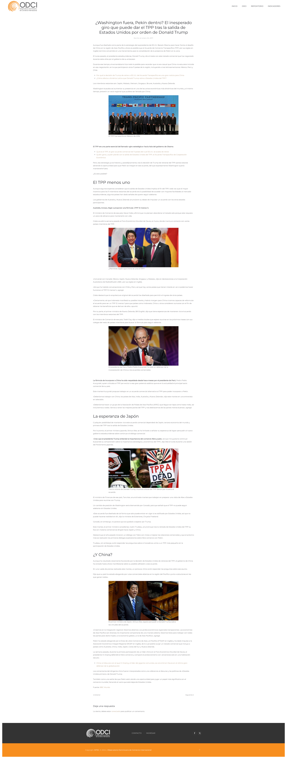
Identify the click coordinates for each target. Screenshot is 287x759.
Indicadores (274, 6)
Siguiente (189, 695)
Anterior (97, 695)
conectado (115, 711)
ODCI (244, 6)
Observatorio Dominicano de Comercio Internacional (129, 750)
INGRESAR (150, 733)
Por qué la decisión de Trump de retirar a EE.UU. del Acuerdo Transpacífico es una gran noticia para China (140, 75)
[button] (199, 750)
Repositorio (257, 6)
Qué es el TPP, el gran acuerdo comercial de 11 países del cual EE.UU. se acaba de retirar (132, 152)
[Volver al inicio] (22, 6)
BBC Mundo (105, 687)
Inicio (234, 6)
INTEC (96, 750)
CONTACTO (137, 733)
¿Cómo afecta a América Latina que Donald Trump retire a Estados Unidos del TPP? (131, 78)
